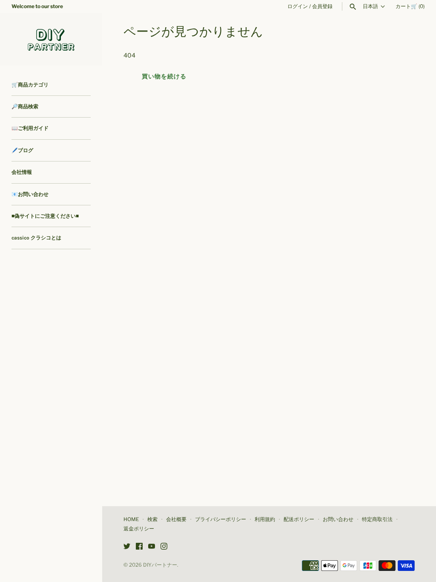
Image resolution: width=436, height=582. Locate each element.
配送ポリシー (299, 519)
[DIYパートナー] (51, 39)
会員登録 (322, 6)
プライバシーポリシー (220, 519)
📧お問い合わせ (30, 194)
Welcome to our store (37, 6)
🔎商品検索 (24, 106)
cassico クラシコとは (36, 238)
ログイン (297, 6)
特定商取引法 (377, 519)
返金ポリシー (138, 529)
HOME (131, 519)
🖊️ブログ (22, 150)
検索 (152, 519)
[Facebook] (139, 547)
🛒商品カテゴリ (30, 85)
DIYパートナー (160, 565)
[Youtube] (151, 547)
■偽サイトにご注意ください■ (45, 216)
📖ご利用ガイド (30, 128)
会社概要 (176, 519)
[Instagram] (164, 547)
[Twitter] (126, 547)
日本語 (370, 6)
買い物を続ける (164, 76)
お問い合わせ (338, 519)
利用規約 (265, 519)
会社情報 (21, 172)
